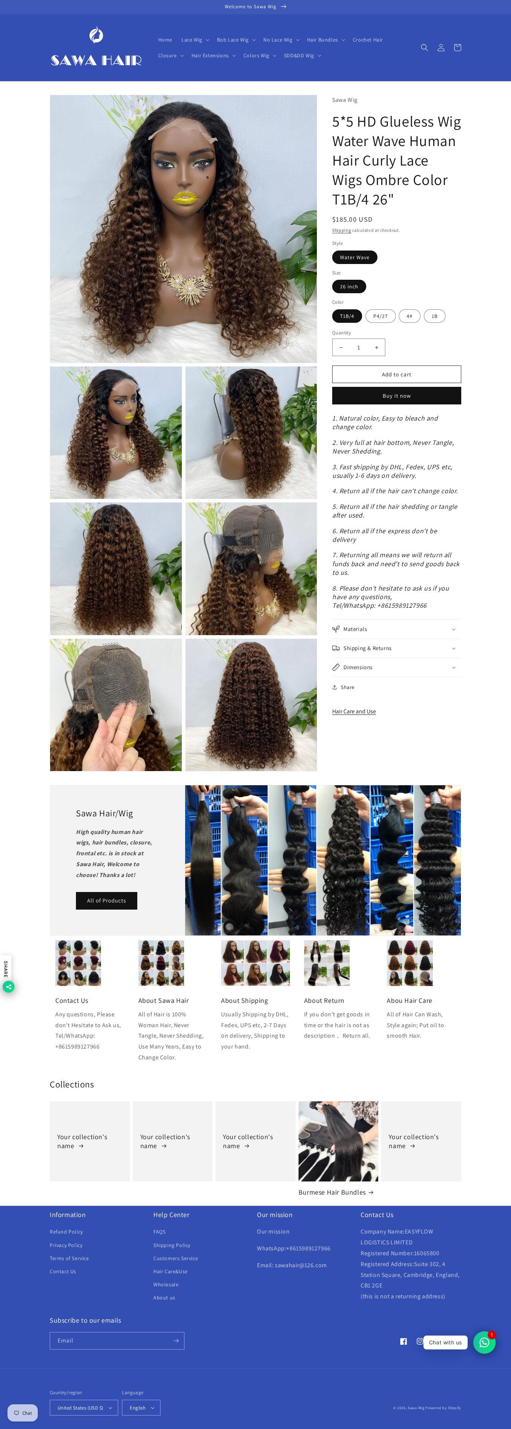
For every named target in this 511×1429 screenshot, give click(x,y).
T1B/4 (347, 316)
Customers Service (175, 1258)
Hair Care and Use (354, 711)
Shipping (341, 230)
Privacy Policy (66, 1245)
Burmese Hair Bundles (332, 1192)
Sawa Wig (416, 1407)
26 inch (349, 286)
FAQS (159, 1231)
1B (435, 316)
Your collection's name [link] (82, 1141)
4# (410, 316)
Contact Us (63, 1271)
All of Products (106, 900)
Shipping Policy (171, 1245)
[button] (194, 40)
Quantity (341, 333)
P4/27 (380, 316)
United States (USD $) (80, 1408)
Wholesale (165, 1284)
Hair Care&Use (170, 1271)
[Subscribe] (176, 1341)
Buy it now (397, 395)
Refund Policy (66, 1231)
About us (164, 1297)
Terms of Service (69, 1258)
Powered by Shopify (443, 1407)
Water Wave (355, 257)
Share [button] (348, 687)
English (138, 1408)
